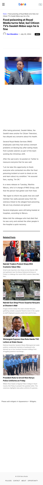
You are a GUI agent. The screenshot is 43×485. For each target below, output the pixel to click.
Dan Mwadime (12, 34)
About (23, 480)
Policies (8, 480)
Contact (16, 480)
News (5, 14)
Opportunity (33, 480)
